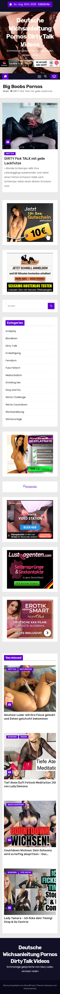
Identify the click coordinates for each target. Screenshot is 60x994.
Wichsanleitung (15, 412)
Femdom (11, 360)
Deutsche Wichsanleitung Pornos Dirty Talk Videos (30, 954)
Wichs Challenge (16, 397)
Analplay (11, 331)
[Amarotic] (30, 486)
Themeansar (30, 988)
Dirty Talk (10, 153)
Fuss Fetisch (13, 368)
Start (6, 91)
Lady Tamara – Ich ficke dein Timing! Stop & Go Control (28, 920)
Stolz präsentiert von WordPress (19, 985)
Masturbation (14, 375)
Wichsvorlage (14, 419)
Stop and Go (13, 390)
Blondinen (11, 338)
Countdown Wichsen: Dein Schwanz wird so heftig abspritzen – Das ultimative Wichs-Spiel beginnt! (28, 854)
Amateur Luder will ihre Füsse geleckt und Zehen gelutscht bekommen (29, 716)
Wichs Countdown (16, 404)
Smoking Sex (13, 382)
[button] (46, 76)
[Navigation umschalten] (39, 76)
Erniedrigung (13, 353)
